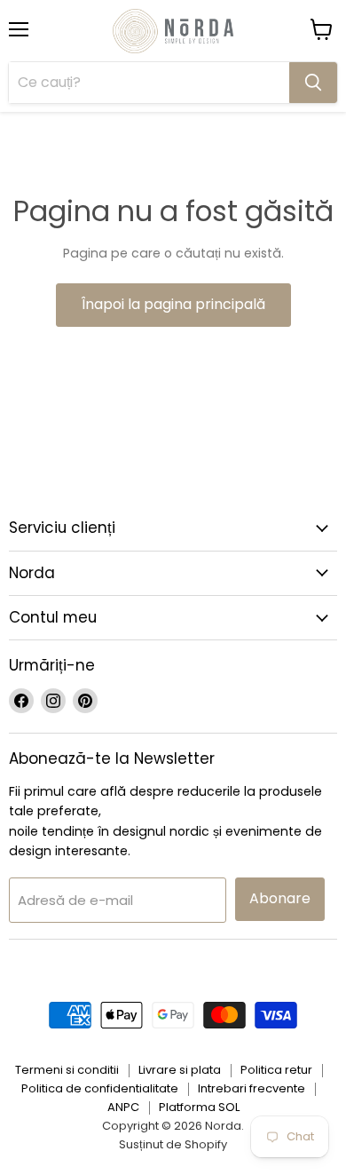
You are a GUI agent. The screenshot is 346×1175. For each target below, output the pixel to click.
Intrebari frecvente (251, 1088)
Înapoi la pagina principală (173, 304)
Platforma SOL (199, 1107)
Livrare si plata (179, 1069)
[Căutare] (313, 82)
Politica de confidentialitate (99, 1088)
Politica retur (276, 1069)
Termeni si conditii (67, 1069)
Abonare (280, 898)
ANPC (123, 1107)
